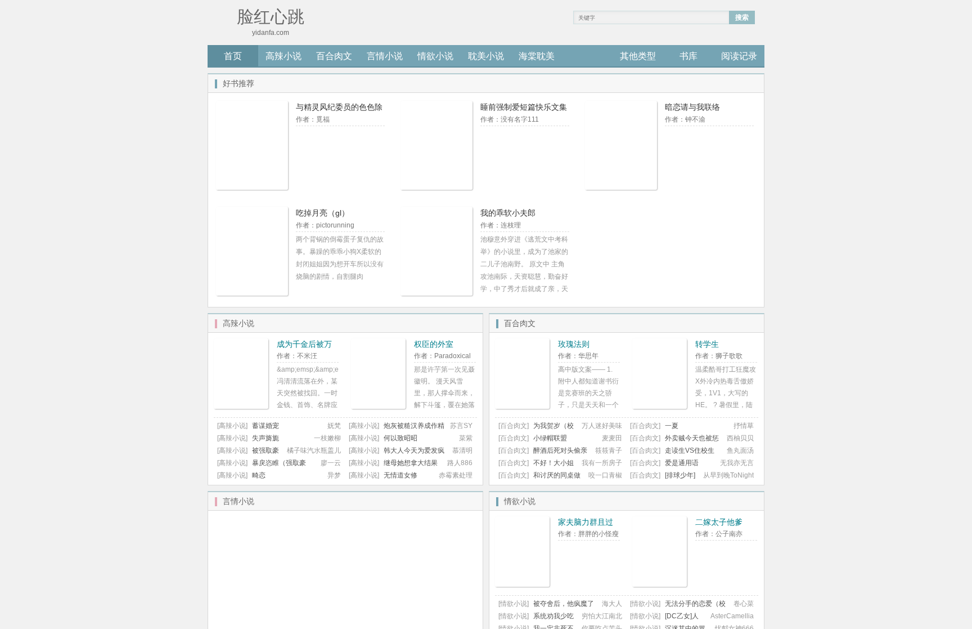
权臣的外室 (433, 344)
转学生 (707, 344)
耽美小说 (486, 56)
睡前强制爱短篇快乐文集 (523, 106)
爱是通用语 (682, 463)
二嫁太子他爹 (718, 522)
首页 (233, 56)
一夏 (671, 426)
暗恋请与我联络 (692, 106)
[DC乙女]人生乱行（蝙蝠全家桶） (664, 620)
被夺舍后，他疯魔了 (563, 604)
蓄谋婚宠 (265, 426)
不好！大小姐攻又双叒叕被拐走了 (536, 467)
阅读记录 (739, 56)
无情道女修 (400, 475)
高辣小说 (284, 56)
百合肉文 (334, 56)
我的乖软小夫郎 (508, 212)
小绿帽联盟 (550, 438)
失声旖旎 (265, 438)
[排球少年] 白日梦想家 (662, 479)
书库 (689, 56)
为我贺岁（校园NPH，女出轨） (536, 430)
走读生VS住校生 (689, 450)
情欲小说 (435, 56)
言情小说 (385, 56)
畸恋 (259, 475)
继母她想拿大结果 (411, 463)
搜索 (742, 17)
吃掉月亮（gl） (322, 212)
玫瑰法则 (574, 344)
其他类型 (638, 56)
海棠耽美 (537, 56)
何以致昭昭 (400, 438)
